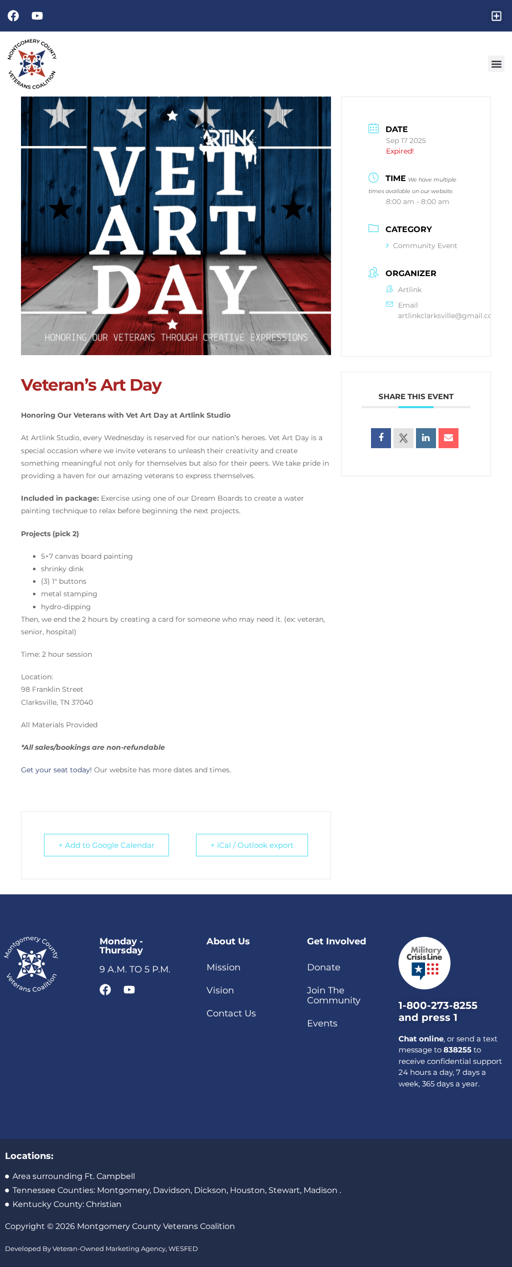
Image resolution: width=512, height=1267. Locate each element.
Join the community (333, 995)
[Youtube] (37, 16)
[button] (496, 16)
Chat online (421, 1038)
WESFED (183, 1248)
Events (322, 1023)
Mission (223, 967)
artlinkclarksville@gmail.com (449, 315)
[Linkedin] (426, 438)
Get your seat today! (56, 769)
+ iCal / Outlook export (252, 845)
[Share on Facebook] (381, 438)
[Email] (448, 438)
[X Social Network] (404, 438)
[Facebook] (13, 16)
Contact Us (231, 1013)
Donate (323, 967)
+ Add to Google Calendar (106, 845)
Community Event (425, 245)
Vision (220, 990)
